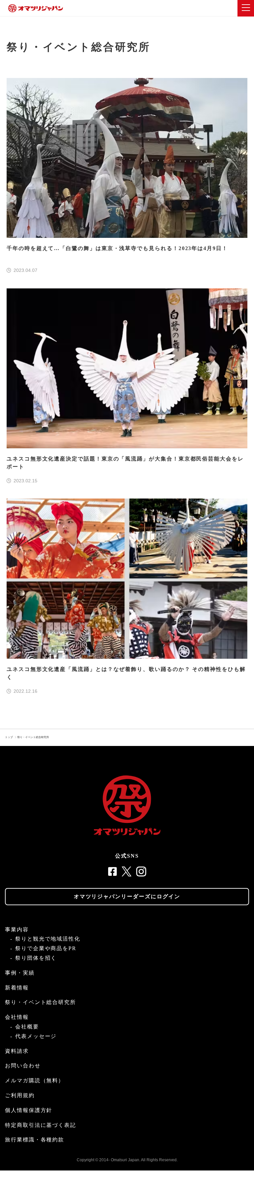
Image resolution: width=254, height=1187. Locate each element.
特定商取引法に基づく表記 (40, 1125)
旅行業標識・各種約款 (34, 1139)
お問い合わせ (23, 1065)
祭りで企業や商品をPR (45, 948)
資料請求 (17, 1051)
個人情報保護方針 (28, 1110)
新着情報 (17, 987)
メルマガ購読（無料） (34, 1080)
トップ (9, 737)
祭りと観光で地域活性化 (47, 939)
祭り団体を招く (36, 958)
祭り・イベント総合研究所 (33, 737)
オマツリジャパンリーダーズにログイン (127, 896)
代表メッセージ (36, 1036)
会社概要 (27, 1026)
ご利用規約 (20, 1095)
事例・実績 (20, 973)
